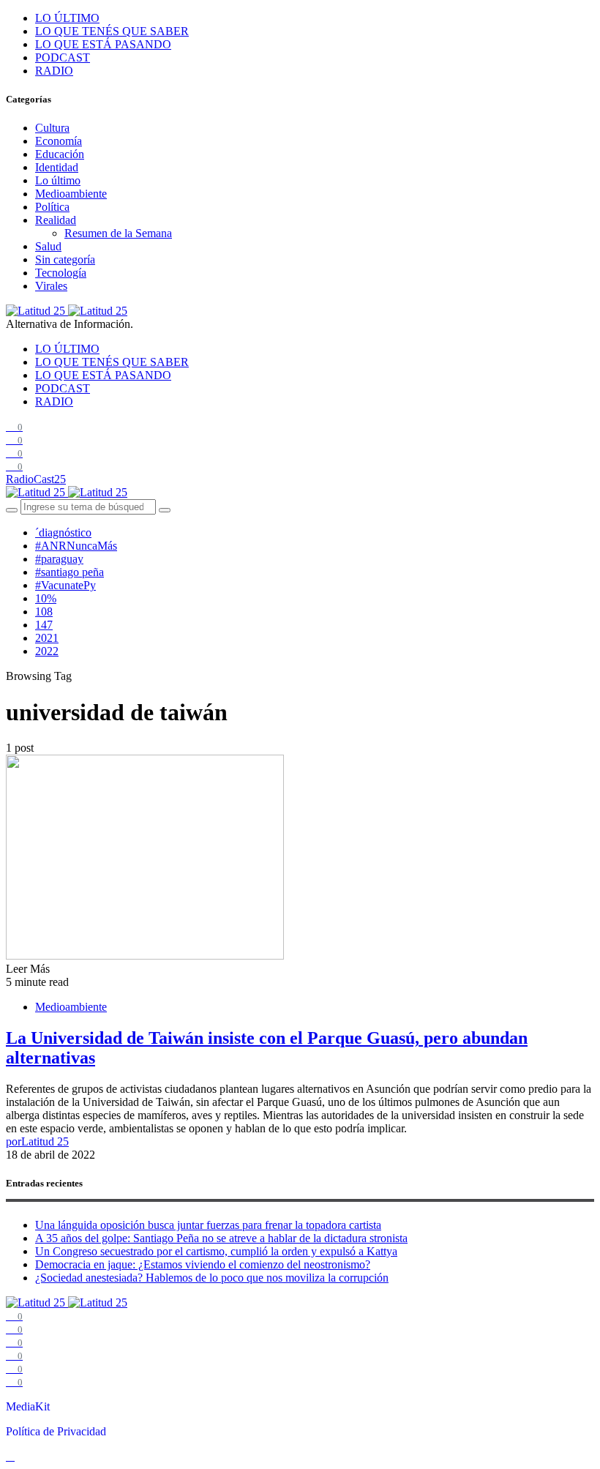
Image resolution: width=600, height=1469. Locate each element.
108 (44, 611)
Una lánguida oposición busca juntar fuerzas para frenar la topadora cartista (208, 1225)
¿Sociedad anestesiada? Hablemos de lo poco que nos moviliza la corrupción (212, 1277)
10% (45, 598)
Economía (58, 141)
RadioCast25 (36, 479)
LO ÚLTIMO (67, 18)
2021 (47, 638)
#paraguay (59, 559)
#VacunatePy (65, 585)
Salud (48, 246)
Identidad (56, 167)
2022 (47, 651)
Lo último (57, 180)
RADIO (54, 70)
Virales (51, 286)
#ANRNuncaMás (76, 545)
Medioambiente (71, 193)
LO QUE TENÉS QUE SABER (112, 31)
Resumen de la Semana (118, 233)
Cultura (52, 128)
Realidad (55, 220)
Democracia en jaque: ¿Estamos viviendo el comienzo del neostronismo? (202, 1264)
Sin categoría (65, 259)
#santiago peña (69, 572)
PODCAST (62, 57)
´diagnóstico (63, 532)
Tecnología (60, 272)
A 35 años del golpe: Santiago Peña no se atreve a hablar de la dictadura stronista (221, 1238)
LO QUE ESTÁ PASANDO (103, 44)
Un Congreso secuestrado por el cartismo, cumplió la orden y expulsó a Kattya (216, 1251)
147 (44, 624)
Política (52, 207)
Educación (59, 154)
